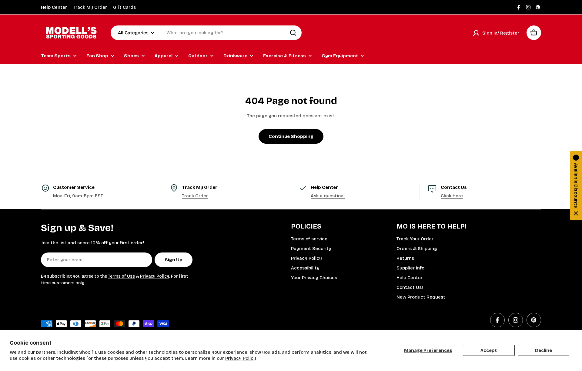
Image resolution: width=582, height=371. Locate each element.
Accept (488, 350)
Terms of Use (121, 276)
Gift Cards (124, 7)
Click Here (452, 196)
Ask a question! (328, 196)
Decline (543, 350)
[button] (576, 185)
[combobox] (206, 32)
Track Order (195, 196)
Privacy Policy (240, 358)
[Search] (293, 32)
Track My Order (90, 7)
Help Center (54, 7)
